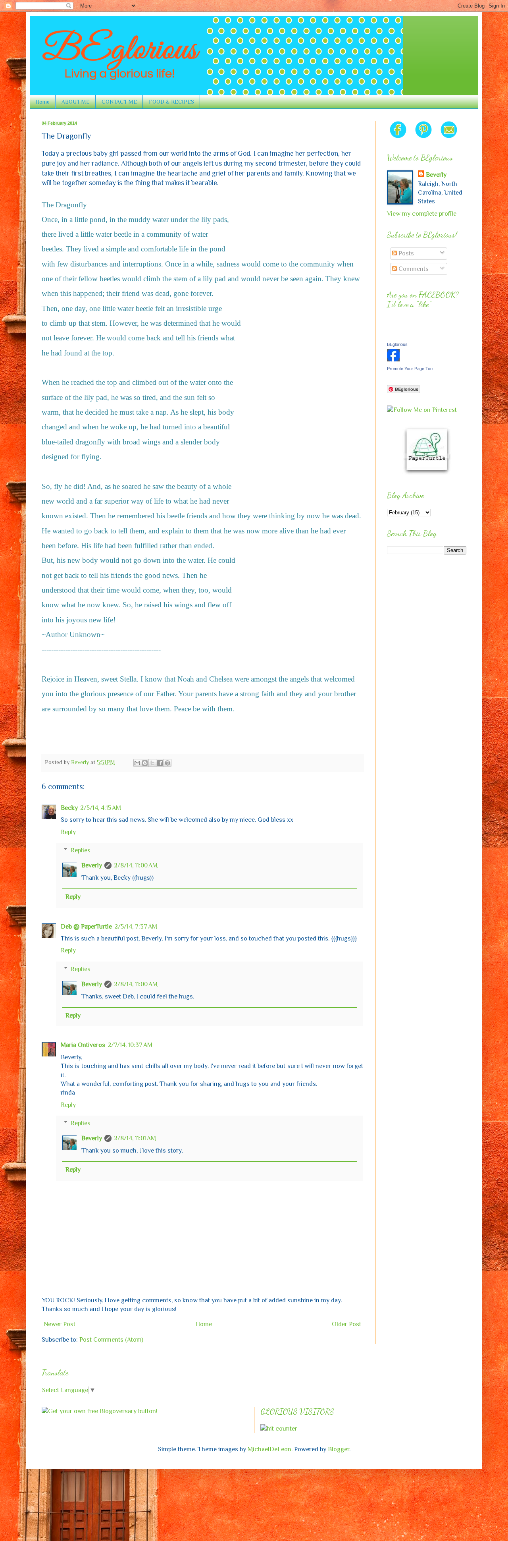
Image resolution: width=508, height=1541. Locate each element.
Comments (413, 268)
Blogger (338, 1449)
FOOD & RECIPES (171, 101)
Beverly (91, 865)
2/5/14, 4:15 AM (100, 807)
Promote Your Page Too (410, 368)
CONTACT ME (119, 101)
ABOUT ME (76, 101)
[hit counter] (278, 1428)
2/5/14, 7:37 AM (135, 926)
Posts (405, 253)
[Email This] (137, 763)
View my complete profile (421, 213)
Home (42, 101)
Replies (80, 850)
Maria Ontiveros (83, 1045)
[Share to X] (152, 763)
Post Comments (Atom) (111, 1339)
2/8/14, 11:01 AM (135, 1138)
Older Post (346, 1324)
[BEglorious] (393, 359)
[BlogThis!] (145, 763)
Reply (68, 832)
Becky (69, 807)
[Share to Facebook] (160, 763)
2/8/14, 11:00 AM (136, 865)
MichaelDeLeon (269, 1449)
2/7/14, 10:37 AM (130, 1045)
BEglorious (397, 344)
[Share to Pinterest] (167, 763)
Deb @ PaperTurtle (86, 926)
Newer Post (59, 1324)
